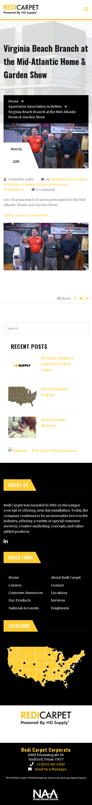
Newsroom (58, 184)
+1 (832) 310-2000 (50, 764)
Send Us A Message (50, 769)
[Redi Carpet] (21, 7)
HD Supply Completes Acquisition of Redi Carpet (57, 363)
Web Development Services (43, 778)
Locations (59, 593)
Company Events (34, 184)
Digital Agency (78, 778)
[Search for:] (46, 325)
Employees (60, 608)
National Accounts (23, 608)
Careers (14, 585)
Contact (57, 585)
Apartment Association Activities (35, 106)
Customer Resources (25, 593)
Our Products (19, 600)
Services (58, 600)
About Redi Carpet (66, 577)
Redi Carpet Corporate (46, 749)
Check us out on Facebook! (25, 215)
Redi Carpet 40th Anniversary (54, 450)
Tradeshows (14, 189)
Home (13, 101)
